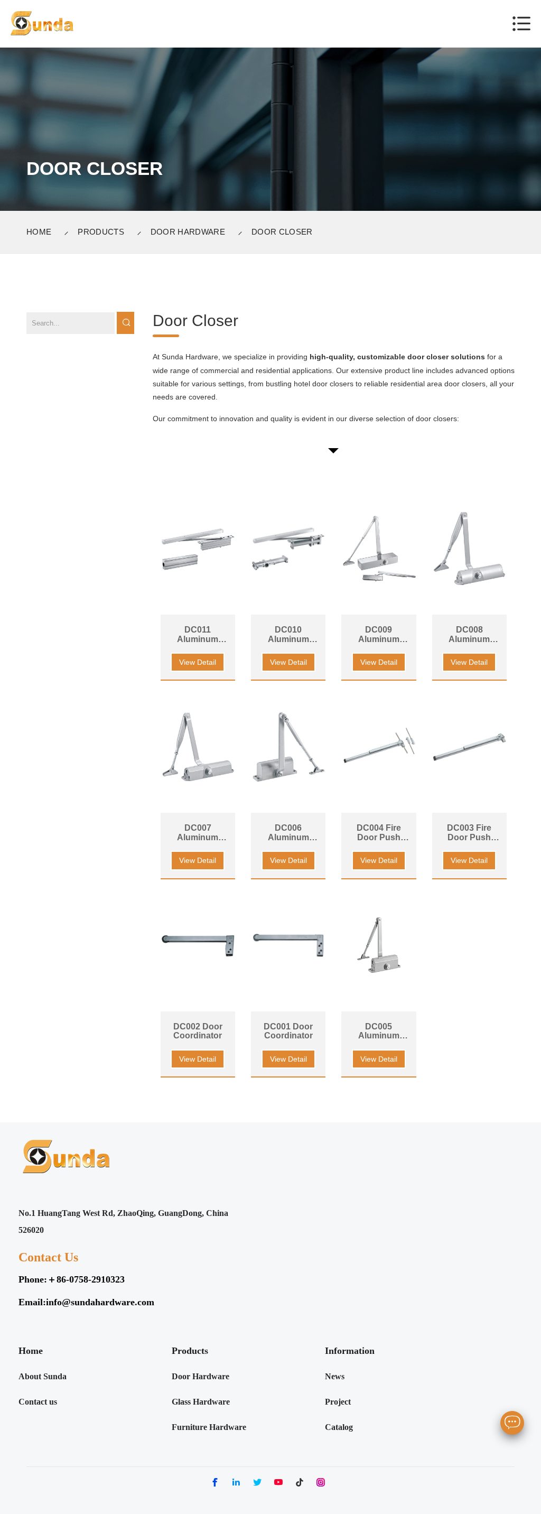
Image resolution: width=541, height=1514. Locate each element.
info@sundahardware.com (100, 1302)
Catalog (339, 1427)
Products (101, 231)
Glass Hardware (201, 1401)
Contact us (37, 1401)
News (334, 1376)
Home (38, 231)
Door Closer (282, 231)
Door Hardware (188, 231)
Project (338, 1401)
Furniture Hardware (209, 1427)
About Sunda (42, 1376)
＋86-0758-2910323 (86, 1279)
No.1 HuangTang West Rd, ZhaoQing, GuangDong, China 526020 (123, 1221)
